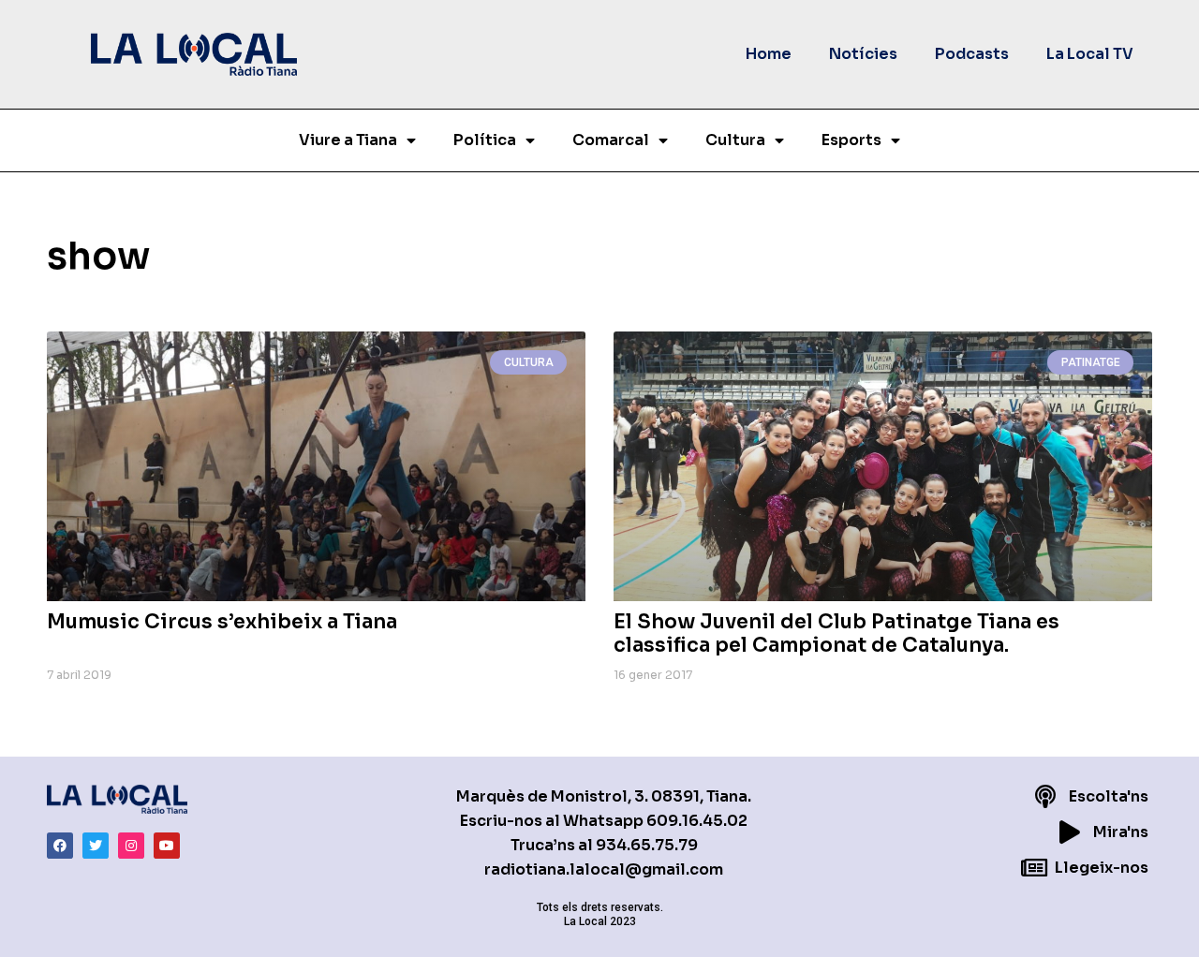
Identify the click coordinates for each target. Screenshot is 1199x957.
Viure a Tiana (348, 140)
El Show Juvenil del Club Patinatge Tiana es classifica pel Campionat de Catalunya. (836, 633)
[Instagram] (131, 845)
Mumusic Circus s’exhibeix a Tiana (222, 622)
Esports (851, 140)
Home (769, 54)
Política (484, 140)
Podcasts (972, 54)
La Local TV (1089, 54)
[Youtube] (167, 845)
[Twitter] (95, 845)
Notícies (863, 54)
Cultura (735, 140)
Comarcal (610, 140)
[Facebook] (60, 845)
